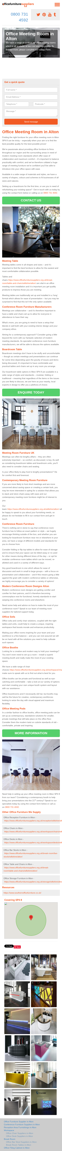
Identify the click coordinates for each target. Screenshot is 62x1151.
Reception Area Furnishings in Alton (20, 1127)
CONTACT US (31, 200)
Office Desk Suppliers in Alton (19, 1136)
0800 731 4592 (50, 193)
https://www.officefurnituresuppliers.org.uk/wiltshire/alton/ (33, 509)
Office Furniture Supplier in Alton (18, 1121)
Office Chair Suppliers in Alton (19, 1133)
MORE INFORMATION (31, 733)
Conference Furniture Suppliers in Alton (22, 1124)
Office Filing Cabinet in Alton (17, 1148)
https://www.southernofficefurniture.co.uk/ (22, 893)
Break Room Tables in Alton (18, 1145)
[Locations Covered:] (3, 4)
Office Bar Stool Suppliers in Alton (21, 1142)
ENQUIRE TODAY (31, 392)
